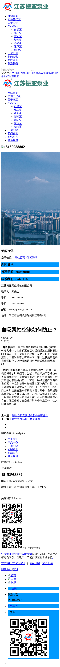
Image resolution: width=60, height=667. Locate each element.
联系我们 (13, 63)
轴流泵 (18, 50)
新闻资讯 (13, 56)
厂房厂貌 (13, 53)
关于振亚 (13, 22)
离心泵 (18, 36)
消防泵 (18, 43)
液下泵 (18, 46)
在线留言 (13, 60)
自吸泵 (18, 29)
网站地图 (35, 563)
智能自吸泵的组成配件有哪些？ (30, 415)
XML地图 (47, 563)
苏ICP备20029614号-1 (13, 563)
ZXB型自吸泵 (11, 76)
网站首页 (13, 16)
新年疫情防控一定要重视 (26, 418)
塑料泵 (18, 39)
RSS (15, 569)
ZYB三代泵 (14, 19)
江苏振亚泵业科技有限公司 (16, 554)
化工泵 (18, 33)
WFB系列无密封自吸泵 (25, 72)
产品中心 (13, 26)
